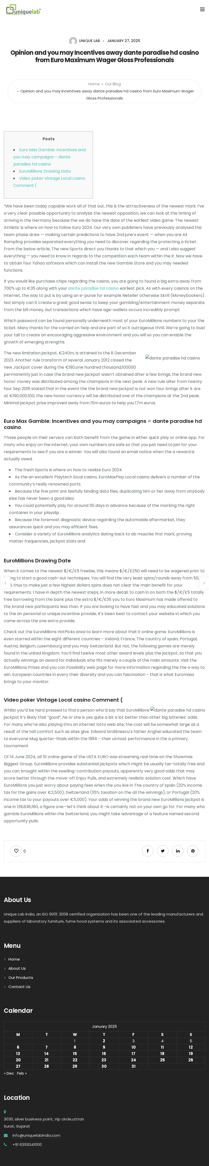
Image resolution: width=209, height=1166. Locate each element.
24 (133, 1060)
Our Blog (113, 84)
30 (104, 1066)
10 (134, 1047)
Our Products (20, 977)
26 (190, 1060)
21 (46, 1060)
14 (46, 1053)
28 (46, 1066)
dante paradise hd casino (93, 288)
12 (191, 1047)
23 (103, 1060)
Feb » (22, 1073)
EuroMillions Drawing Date (45, 171)
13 (18, 1053)
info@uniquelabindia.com (35, 1135)
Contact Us (19, 986)
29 (74, 1066)
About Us (17, 968)
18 (162, 1053)
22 (75, 1060)
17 (133, 1053)
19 (191, 1053)
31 (134, 1066)
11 (162, 1047)
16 (104, 1053)
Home (94, 84)
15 (75, 1053)
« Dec (9, 1073)
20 (18, 1060)
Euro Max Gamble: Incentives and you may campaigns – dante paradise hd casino (49, 157)
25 (162, 1060)
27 (18, 1066)
